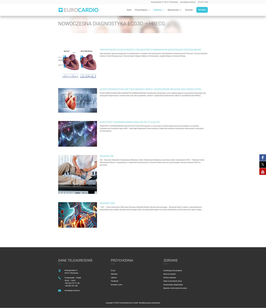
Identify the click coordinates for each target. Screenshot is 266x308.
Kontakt (189, 10)
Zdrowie (157, 10)
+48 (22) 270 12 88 (72, 283)
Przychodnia (141, 10)
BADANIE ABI (107, 156)
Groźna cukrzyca (169, 278)
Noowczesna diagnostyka (173, 285)
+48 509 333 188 (71, 286)
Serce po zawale (169, 274)
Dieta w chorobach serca (172, 281)
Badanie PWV (107, 203)
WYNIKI (202, 10)
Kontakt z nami (116, 285)
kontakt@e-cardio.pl (187, 2)
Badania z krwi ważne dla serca (175, 288)
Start (129, 10)
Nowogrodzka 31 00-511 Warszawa (164, 2)
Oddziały (114, 274)
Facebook (114, 281)
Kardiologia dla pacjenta (172, 271)
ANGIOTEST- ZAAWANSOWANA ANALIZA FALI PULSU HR (130, 122)
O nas (113, 271)
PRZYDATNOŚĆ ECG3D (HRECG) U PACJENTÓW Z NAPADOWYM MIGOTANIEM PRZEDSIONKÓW (150, 49)
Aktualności (173, 10)
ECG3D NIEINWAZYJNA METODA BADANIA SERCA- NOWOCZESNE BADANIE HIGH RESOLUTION (150, 89)
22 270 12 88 (203, 2)
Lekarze (114, 278)
